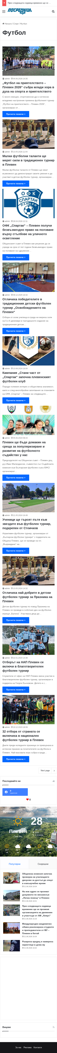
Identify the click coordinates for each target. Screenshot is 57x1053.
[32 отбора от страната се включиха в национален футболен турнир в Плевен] (28, 709)
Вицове (6, 1027)
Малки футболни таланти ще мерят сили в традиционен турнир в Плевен (28, 160)
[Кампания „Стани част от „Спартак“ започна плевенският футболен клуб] (28, 351)
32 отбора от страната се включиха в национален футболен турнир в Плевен (23, 736)
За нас (18, 1047)
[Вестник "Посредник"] (20, 11)
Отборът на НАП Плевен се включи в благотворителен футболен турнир (23, 666)
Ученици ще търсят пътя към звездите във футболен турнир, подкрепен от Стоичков (26, 524)
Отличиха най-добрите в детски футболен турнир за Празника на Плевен (27, 597)
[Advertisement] (28, 988)
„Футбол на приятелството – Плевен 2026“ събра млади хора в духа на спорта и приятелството (28, 87)
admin (7, 79)
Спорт (16, 24)
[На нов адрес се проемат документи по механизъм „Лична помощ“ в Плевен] (11, 895)
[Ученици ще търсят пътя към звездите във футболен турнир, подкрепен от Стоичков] (28, 497)
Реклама (27, 1047)
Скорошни (43, 864)
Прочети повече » (15, 114)
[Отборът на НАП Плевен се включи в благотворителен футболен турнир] (28, 640)
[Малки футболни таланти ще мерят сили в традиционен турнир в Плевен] (28, 134)
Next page (45, 770)
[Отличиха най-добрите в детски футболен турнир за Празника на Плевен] (28, 570)
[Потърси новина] (53, 12)
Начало (8, 24)
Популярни (14, 864)
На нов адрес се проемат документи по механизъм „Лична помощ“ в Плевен (35, 894)
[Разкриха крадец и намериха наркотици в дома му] (11, 945)
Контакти (38, 1047)
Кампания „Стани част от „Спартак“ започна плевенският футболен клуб (26, 377)
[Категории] (3, 12)
